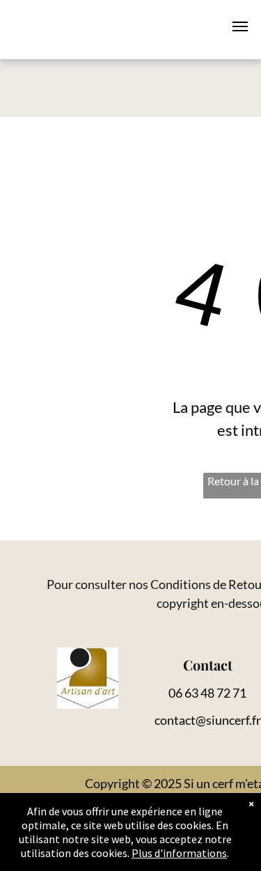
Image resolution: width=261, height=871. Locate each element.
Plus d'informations (179, 853)
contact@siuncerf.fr (208, 720)
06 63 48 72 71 (207, 692)
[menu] (240, 26)
